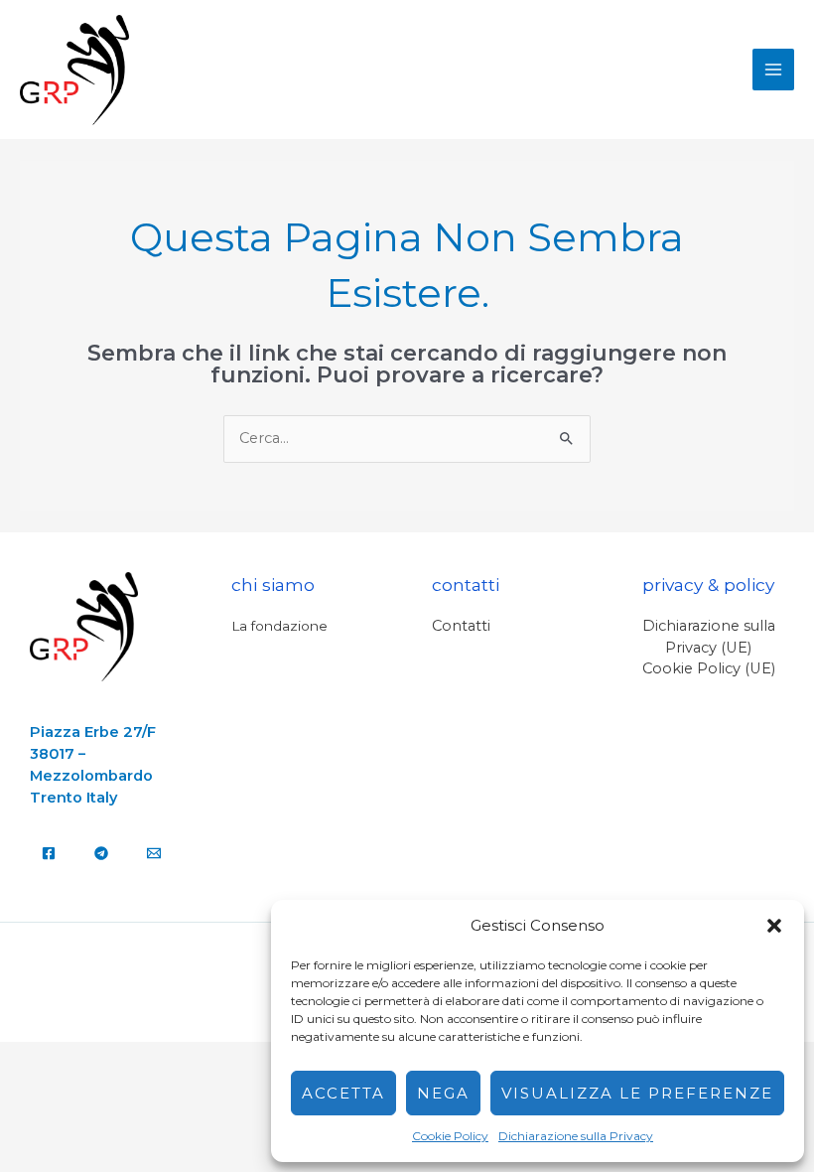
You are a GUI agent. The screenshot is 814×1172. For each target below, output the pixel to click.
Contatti (461, 626)
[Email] (154, 853)
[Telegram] (101, 853)
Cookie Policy (450, 1135)
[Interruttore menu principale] (773, 69)
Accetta (343, 1093)
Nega (443, 1093)
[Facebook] (49, 853)
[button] (774, 926)
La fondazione (279, 626)
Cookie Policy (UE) (708, 668)
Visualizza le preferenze (637, 1093)
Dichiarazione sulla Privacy (575, 1135)
